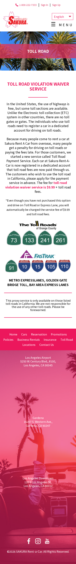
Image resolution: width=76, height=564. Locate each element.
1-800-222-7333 (28, 4)
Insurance (50, 340)
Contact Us (46, 345)
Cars (24, 334)
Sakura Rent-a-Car (15, 19)
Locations (28, 345)
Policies (8, 340)
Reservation (39, 334)
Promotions (59, 334)
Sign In (44, 4)
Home (13, 334)
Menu (66, 25)
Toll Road (66, 340)
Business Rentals (28, 340)
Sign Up (56, 4)
